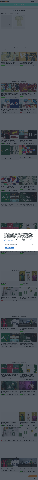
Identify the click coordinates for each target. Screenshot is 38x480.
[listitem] (19, 244)
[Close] (36, 231)
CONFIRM (9, 247)
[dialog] (19, 240)
